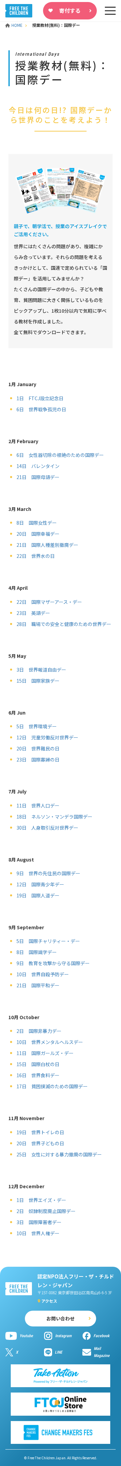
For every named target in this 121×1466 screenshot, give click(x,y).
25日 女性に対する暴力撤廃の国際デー (59, 1154)
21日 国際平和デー (37, 985)
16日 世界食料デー (37, 1075)
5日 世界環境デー (36, 726)
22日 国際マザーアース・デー (49, 601)
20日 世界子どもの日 (40, 1143)
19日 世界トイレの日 (40, 1132)
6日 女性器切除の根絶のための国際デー (60, 455)
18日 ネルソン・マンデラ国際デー (54, 816)
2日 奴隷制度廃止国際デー (46, 1211)
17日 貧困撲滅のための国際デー (52, 1086)
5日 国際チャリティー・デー (48, 941)
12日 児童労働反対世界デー (47, 737)
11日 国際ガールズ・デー (45, 1053)
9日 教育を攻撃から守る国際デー (53, 963)
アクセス (49, 1301)
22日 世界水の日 (35, 556)
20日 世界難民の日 (37, 748)
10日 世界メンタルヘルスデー (49, 1042)
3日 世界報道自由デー (41, 669)
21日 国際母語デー (37, 477)
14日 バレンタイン (37, 466)
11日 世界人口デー (37, 805)
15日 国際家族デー (37, 680)
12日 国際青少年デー (40, 884)
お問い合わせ (60, 1318)
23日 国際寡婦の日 (37, 759)
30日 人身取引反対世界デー (47, 827)
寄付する (70, 10)
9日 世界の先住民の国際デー (48, 873)
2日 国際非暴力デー (39, 1031)
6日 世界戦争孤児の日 (41, 409)
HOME (17, 25)
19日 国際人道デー (37, 895)
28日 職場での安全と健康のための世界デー (63, 624)
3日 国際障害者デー (39, 1222)
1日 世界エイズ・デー (41, 1200)
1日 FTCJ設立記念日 (40, 398)
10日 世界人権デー (37, 1233)
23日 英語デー (33, 613)
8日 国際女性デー (36, 522)
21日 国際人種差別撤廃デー (47, 544)
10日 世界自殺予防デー (42, 974)
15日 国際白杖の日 (37, 1064)
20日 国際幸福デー (37, 533)
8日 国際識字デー (36, 952)
